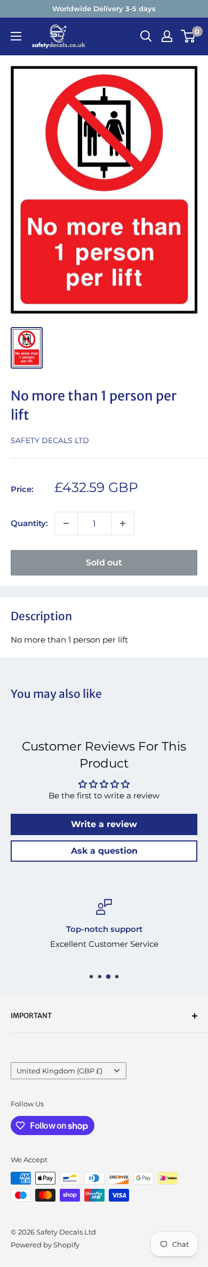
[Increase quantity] (122, 523)
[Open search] (146, 36)
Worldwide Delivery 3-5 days (104, 8)
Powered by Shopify (45, 1244)
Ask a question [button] (104, 851)
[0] (188, 36)
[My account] (167, 36)
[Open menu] (16, 36)
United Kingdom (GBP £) (59, 1071)
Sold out (104, 562)
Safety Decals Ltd (50, 440)
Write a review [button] (104, 824)
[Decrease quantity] (66, 523)
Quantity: (29, 523)
